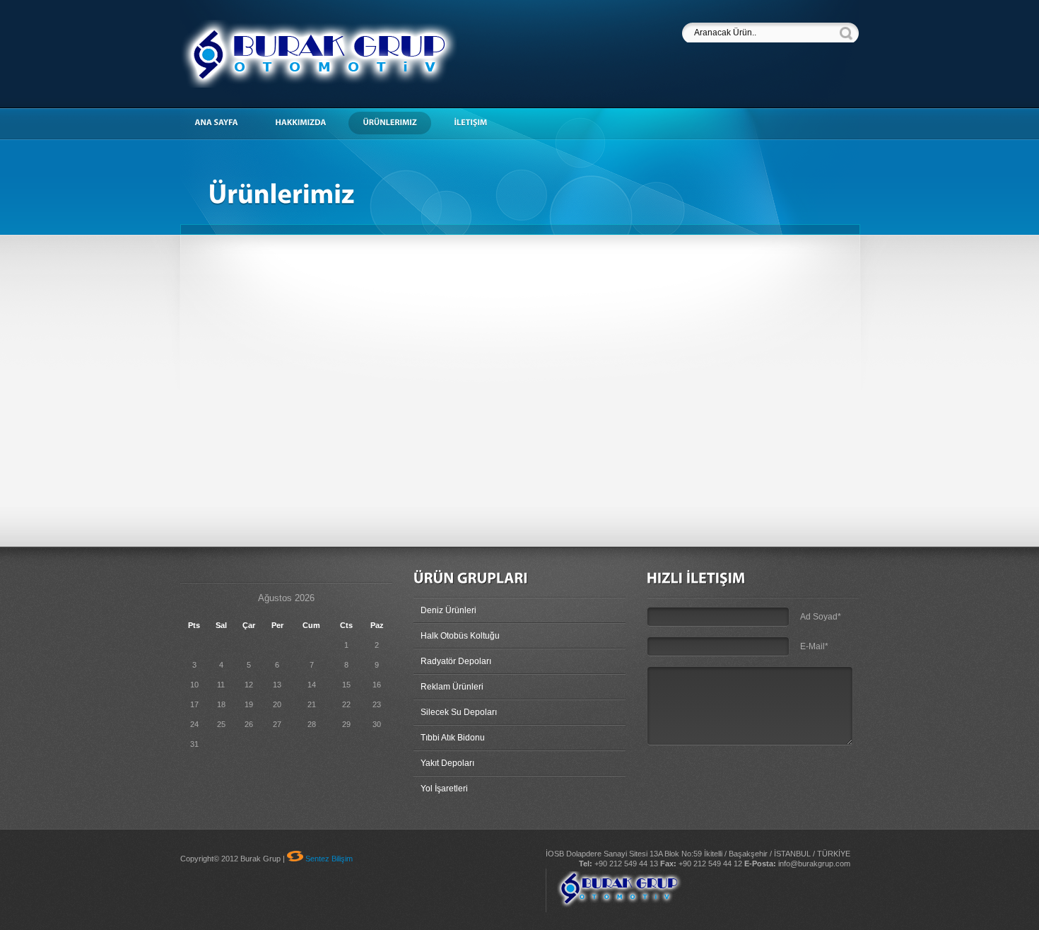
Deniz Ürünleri (448, 610)
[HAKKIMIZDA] (307, 123)
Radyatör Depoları (456, 661)
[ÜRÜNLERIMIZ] (397, 123)
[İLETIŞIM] (477, 123)
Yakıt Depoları (447, 763)
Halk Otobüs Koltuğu (460, 636)
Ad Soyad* (820, 617)
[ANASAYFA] (223, 123)
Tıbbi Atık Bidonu (453, 738)
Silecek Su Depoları (459, 712)
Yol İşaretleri (444, 789)
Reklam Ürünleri (452, 687)
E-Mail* (814, 646)
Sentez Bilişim (329, 858)
